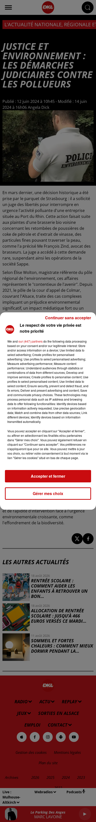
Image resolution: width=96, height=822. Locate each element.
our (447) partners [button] (30, 341)
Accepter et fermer (48, 476)
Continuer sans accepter (68, 318)
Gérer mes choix (48, 493)
